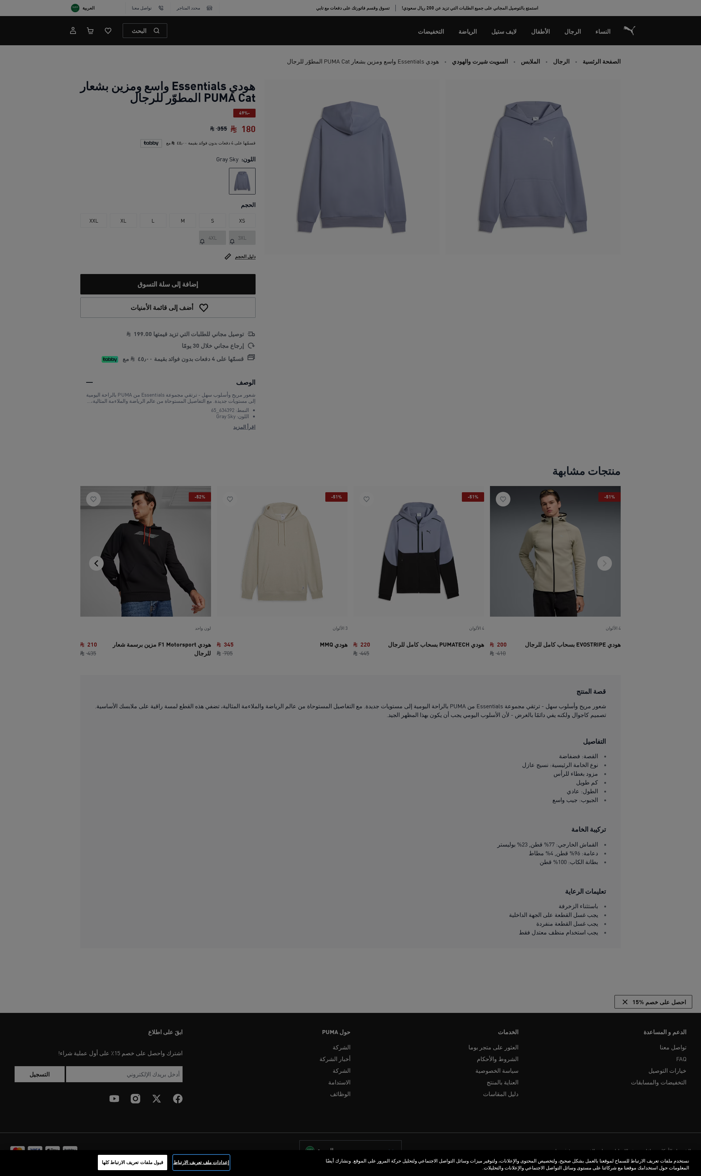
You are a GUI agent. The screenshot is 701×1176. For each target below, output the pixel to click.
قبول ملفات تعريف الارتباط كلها (132, 1162)
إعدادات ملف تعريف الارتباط (201, 1162)
